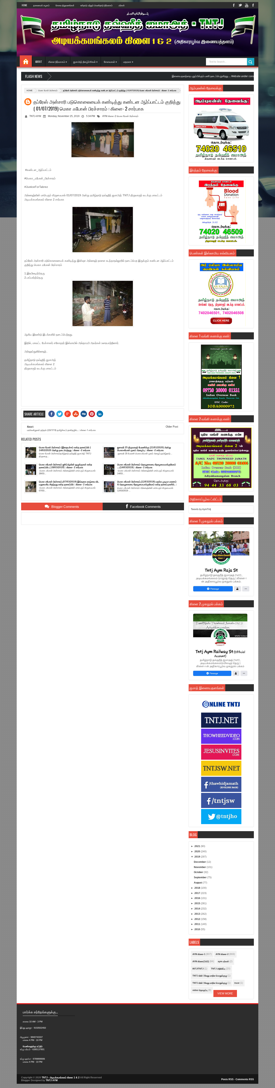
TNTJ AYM (52, 1080)
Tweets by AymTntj (201, 509)
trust (236, 983)
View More (225, 993)
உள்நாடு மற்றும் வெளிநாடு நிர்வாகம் (96, 5)
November (200, 867)
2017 (197, 893)
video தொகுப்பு (200, 990)
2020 (197, 851)
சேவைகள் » (110, 62)
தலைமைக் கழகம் (41, 5)
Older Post (172, 426)
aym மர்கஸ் (223, 961)
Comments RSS (245, 1079)
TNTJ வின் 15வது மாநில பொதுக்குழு (209, 975)
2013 (197, 913)
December (200, 862)
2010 (197, 929)
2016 (197, 898)
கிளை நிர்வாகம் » (57, 62)
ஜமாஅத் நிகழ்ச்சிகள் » (85, 62)
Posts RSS (227, 1079)
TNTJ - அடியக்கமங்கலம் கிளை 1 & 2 (61, 1077)
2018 (197, 888)
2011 (197, 924)
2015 (197, 903)
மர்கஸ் (122, 5)
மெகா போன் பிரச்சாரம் (47, 90)
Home (24, 5)
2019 (197, 856)
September (200, 877)
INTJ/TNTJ (198, 968)
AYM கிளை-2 (109, 116)
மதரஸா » (128, 62)
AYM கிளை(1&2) (200, 961)
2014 (197, 908)
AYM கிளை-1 (198, 954)
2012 (197, 919)
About (38, 62)
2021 (197, 846)
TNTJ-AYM (35, 116)
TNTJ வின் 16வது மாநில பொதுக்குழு (209, 983)
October (199, 872)
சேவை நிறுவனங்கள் (65, 5)
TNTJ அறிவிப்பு (218, 968)
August (198, 882)
